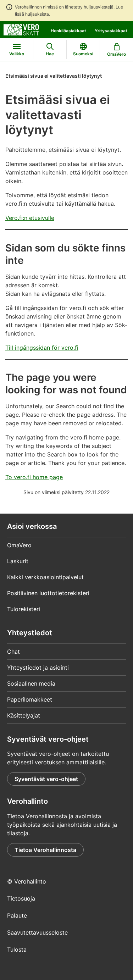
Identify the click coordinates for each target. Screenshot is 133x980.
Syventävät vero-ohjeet (46, 778)
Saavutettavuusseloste (37, 932)
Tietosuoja (21, 898)
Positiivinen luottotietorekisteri (48, 593)
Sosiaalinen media (31, 683)
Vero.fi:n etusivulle (29, 217)
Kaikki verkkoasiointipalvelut (45, 577)
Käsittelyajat (23, 715)
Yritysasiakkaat (111, 30)
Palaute (17, 915)
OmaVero (19, 545)
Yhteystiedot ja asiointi (38, 667)
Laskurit (17, 561)
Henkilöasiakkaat (68, 30)
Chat (13, 651)
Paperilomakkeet (29, 699)
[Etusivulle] (21, 29)
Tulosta (17, 949)
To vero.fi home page (34, 477)
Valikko (16, 53)
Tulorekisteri (23, 609)
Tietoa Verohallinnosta (45, 849)
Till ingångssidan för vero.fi (41, 347)
